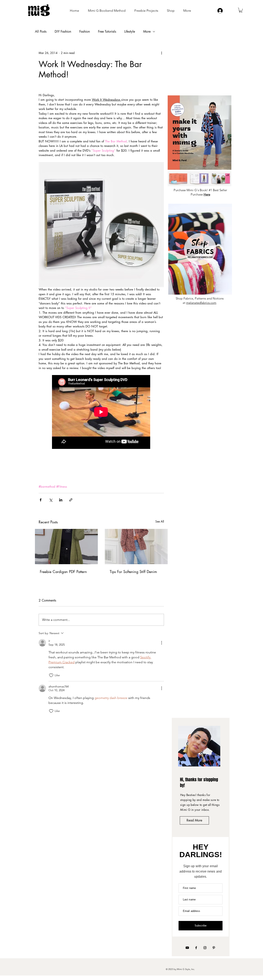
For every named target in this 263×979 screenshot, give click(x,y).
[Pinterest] (214, 948)
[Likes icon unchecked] (51, 675)
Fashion (84, 32)
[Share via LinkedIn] (61, 500)
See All (159, 521)
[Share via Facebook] (41, 500)
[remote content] (101, 412)
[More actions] (161, 52)
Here (207, 194)
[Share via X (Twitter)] (51, 500)
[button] (240, 10)
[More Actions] (161, 642)
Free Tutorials (107, 32)
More (147, 32)
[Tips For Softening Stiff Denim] (136, 546)
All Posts (40, 32)
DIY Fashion (63, 32)
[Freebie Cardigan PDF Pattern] (66, 546)
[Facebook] (196, 948)
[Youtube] (187, 948)
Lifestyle (129, 32)
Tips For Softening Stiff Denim (133, 571)
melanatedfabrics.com (201, 303)
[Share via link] (71, 500)
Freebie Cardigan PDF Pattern (63, 571)
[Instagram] (205, 948)
